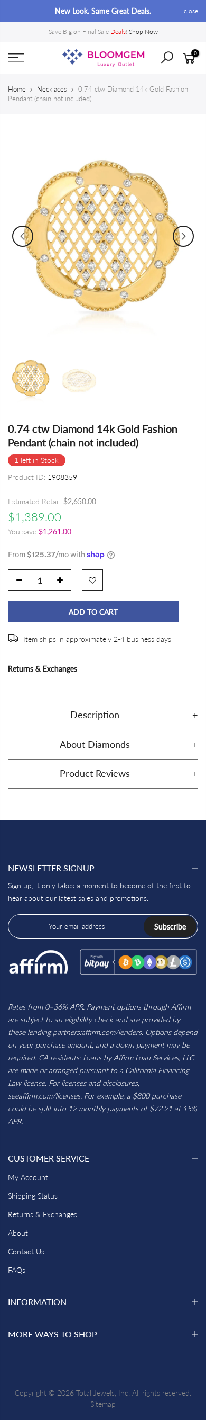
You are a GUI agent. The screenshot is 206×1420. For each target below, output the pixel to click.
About (18, 1232)
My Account (28, 1177)
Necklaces (52, 89)
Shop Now (143, 31)
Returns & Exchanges (42, 668)
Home (17, 89)
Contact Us (26, 1251)
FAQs (16, 1269)
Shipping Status (33, 1195)
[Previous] (22, 236)
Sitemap (103, 1403)
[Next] (183, 236)
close (20, 11)
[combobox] (174, 61)
